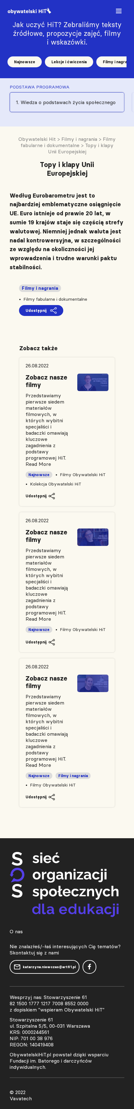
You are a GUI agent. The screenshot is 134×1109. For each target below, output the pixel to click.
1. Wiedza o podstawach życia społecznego (66, 102)
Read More (38, 464)
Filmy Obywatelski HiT (83, 474)
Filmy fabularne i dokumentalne (55, 299)
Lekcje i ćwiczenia (69, 62)
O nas (16, 931)
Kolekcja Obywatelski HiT (55, 484)
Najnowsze (24, 62)
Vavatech (21, 1098)
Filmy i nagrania (40, 288)
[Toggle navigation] (119, 12)
